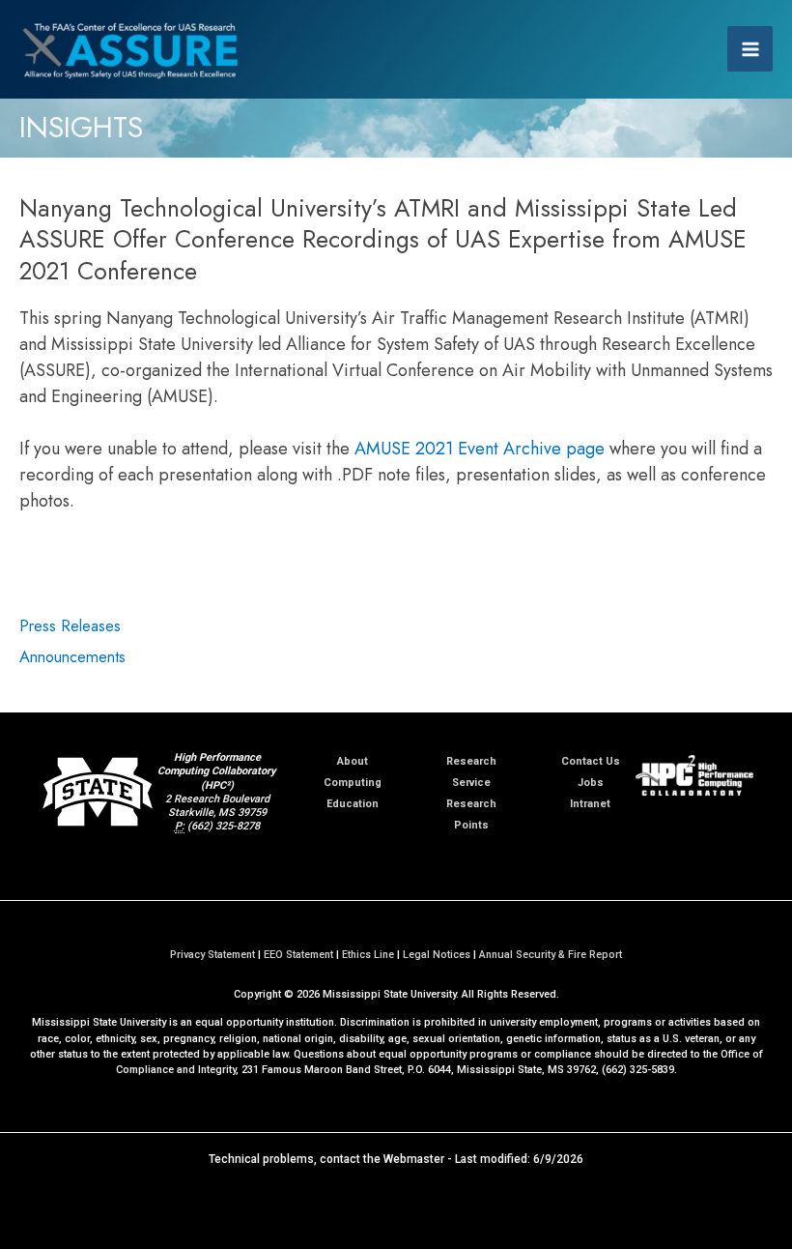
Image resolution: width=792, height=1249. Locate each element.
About (352, 761)
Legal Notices (436, 954)
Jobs (591, 782)
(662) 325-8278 (223, 826)
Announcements (72, 656)
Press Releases (70, 625)
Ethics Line (368, 954)
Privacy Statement (212, 954)
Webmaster (413, 1159)
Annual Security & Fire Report (550, 954)
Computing (353, 782)
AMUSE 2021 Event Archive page (479, 448)
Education (352, 804)
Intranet (590, 804)
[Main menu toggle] (750, 49)
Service (471, 782)
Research (471, 761)
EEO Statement (298, 954)
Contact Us (590, 761)
